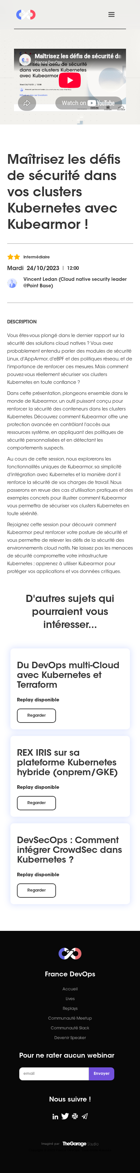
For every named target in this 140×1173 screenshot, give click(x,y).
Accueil (70, 989)
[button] (111, 14)
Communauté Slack (70, 1028)
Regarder (36, 716)
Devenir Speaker (70, 1038)
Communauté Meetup (70, 1019)
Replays (70, 1009)
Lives (70, 999)
